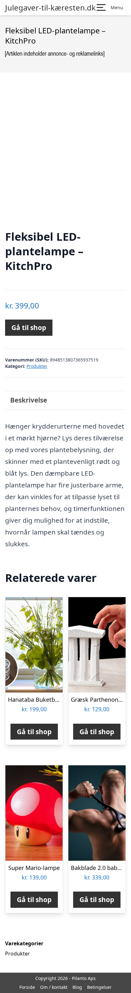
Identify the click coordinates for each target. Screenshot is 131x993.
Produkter (36, 366)
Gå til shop (28, 327)
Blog (77, 987)
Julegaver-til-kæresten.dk (50, 8)
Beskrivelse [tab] (28, 400)
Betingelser (99, 987)
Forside (27, 987)
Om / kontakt (53, 987)
